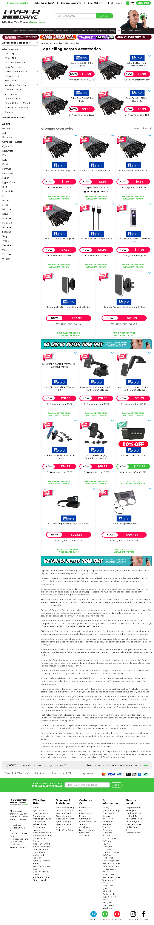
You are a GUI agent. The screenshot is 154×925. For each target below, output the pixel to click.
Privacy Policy (86, 813)
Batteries (49, 30)
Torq (4, 236)
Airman (6, 128)
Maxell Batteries (13, 89)
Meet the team (40, 813)
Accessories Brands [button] (13, 117)
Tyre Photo (38, 869)
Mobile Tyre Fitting (65, 830)
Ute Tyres (107, 849)
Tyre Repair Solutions (16, 62)
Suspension (102, 30)
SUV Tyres (107, 832)
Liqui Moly (7, 191)
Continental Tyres (133, 813)
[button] (117, 3)
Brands (138, 30)
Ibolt (4, 187)
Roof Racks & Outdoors (85, 30)
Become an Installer (18, 3)
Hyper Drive (8, 182)
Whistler (6, 254)
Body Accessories (14, 67)
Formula (6, 169)
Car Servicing (39, 821)
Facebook (144, 919)
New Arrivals (127, 30)
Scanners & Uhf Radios (16, 107)
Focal (5, 164)
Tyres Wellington (64, 816)
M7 (4, 196)
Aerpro (6, 123)
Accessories (32, 30)
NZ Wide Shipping (65, 807)
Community (85, 819)
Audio (41, 30)
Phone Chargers (13, 98)
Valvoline (6, 245)
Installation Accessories (17, 85)
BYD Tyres (107, 855)
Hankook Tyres (132, 816)
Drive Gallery (95, 3)
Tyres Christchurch (65, 819)
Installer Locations (65, 810)
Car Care (58, 30)
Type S (5, 241)
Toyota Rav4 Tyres (111, 877)
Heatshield (10, 80)
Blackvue (7, 137)
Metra (5, 205)
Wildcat (6, 259)
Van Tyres (107, 902)
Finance (83, 816)
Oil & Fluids (69, 30)
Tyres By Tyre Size (42, 866)
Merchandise (11, 94)
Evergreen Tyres (133, 832)
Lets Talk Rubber (41, 849)
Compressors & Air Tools (17, 71)
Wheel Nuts (11, 58)
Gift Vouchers (12, 76)
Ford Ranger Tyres (111, 860)
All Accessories (10, 49)
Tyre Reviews (39, 810)
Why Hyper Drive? (45, 3)
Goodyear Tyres (133, 824)
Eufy (4, 160)
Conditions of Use (87, 821)
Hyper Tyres (117, 919)
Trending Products (42, 819)
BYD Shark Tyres (110, 866)
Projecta (6, 227)
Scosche (6, 232)
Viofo (5, 250)
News (35, 807)
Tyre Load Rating (110, 810)
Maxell (5, 200)
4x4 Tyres (106, 844)
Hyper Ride (93, 919)
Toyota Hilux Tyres (111, 863)
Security (9, 112)
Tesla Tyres (107, 858)
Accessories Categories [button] (16, 42)
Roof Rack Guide (41, 877)
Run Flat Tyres (109, 838)
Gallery (105, 807)
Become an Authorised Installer (39, 855)
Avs (4, 132)
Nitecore (6, 218)
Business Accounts (71, 3)
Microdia (6, 209)
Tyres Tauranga (63, 821)
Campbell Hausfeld (12, 142)
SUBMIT (116, 785)
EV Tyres (106, 841)
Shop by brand (132, 807)
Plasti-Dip (10, 53)
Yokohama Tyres (133, 819)
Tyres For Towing (110, 852)
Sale (118, 30)
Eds (4, 155)
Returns (83, 810)
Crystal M (7, 146)
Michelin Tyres (132, 821)
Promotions (39, 816)
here (145, 765)
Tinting (112, 30)
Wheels (22, 30)
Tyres (15, 30)
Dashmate (7, 151)
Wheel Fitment (40, 824)
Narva (5, 214)
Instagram (133, 919)
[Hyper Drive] (25, 16)
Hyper (5, 178)
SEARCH (104, 16)
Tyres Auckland (63, 813)
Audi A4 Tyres (108, 874)
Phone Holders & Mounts (18, 103)
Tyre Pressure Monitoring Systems (109, 821)
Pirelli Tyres (130, 810)
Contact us (84, 807)
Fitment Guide (40, 880)
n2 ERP (68, 773)
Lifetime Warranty (87, 830)
